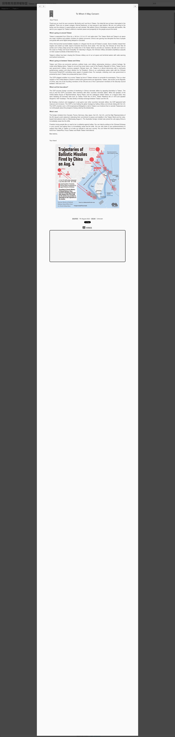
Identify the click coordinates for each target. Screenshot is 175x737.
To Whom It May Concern (87, 13)
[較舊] (43, 6)
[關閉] (135, 6)
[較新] (40, 6)
